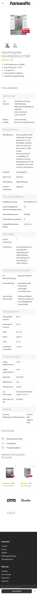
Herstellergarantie (7, 559)
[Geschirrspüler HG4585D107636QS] (27, 473)
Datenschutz (5, 578)
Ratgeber (4, 553)
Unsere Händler (6, 574)
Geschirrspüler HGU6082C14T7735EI (9, 486)
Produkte (4, 546)
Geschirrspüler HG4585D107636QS (27, 486)
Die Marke (4, 571)
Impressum (4, 581)
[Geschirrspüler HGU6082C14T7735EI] (9, 473)
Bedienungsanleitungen (8, 556)
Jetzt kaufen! (16, 591)
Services (4, 549)
